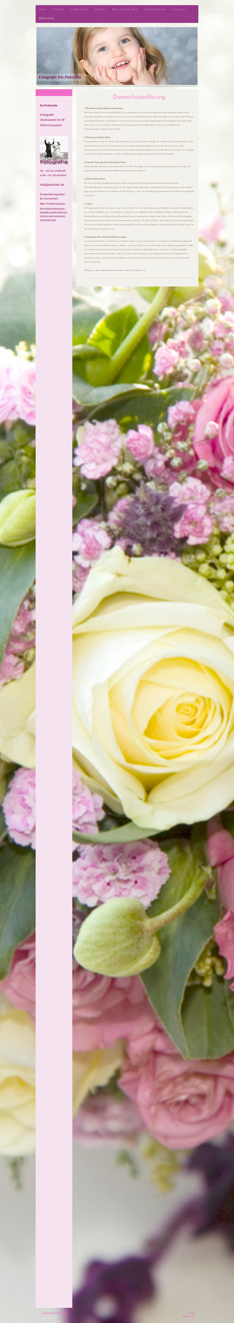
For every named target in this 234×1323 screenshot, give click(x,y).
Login (192, 1312)
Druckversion (50, 1312)
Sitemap (63, 1312)
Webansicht (188, 1316)
